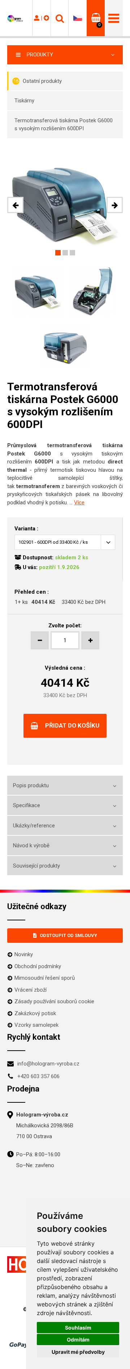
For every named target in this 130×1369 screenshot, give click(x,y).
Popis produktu (31, 785)
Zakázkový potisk (35, 1013)
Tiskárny (24, 100)
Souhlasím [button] (78, 1328)
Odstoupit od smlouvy (68, 935)
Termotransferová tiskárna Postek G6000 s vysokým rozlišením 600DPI (63, 124)
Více (79, 502)
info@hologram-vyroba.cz (48, 1063)
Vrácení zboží (30, 990)
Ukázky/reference (34, 825)
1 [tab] (58, 252)
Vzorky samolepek (36, 1025)
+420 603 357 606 (38, 1076)
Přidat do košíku (72, 725)
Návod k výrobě (31, 845)
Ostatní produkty (37, 81)
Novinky (23, 954)
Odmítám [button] (78, 1339)
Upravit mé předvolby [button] (78, 1352)
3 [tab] (72, 252)
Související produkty (36, 865)
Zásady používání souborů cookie (54, 1001)
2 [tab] (65, 252)
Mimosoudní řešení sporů (44, 978)
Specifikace (26, 805)
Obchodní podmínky (37, 966)
